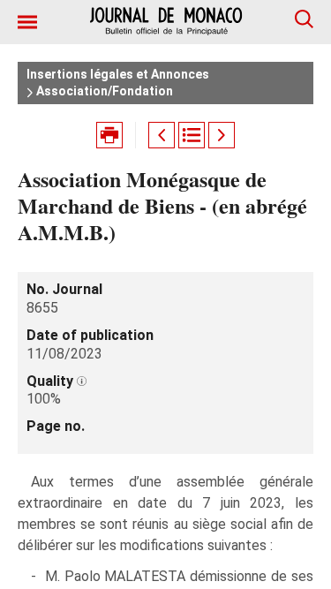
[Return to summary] (191, 135)
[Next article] (221, 135)
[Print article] (109, 135)
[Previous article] (161, 135)
